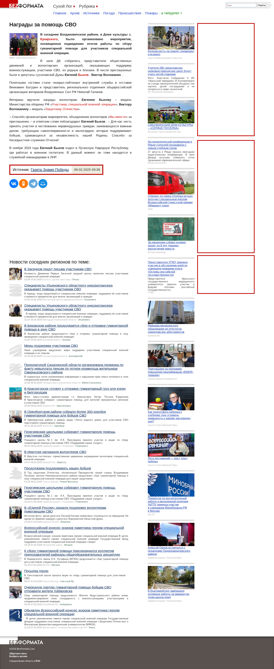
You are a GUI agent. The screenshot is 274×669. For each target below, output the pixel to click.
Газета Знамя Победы (50, 170)
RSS (38, 661)
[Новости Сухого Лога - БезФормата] (22, 4)
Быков (83, 75)
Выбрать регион (18, 656)
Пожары (151, 13)
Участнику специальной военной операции (83, 104)
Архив (75, 13)
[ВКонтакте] (13, 183)
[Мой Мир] (42, 183)
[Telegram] (33, 183)
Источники (91, 13)
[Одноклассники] (23, 183)
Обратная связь (18, 653)
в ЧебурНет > (171, 13)
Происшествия (129, 13)
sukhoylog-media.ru (26, 58)
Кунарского (49, 39)
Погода (109, 13)
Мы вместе (118, 117)
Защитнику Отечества (62, 109)
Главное (59, 13)
